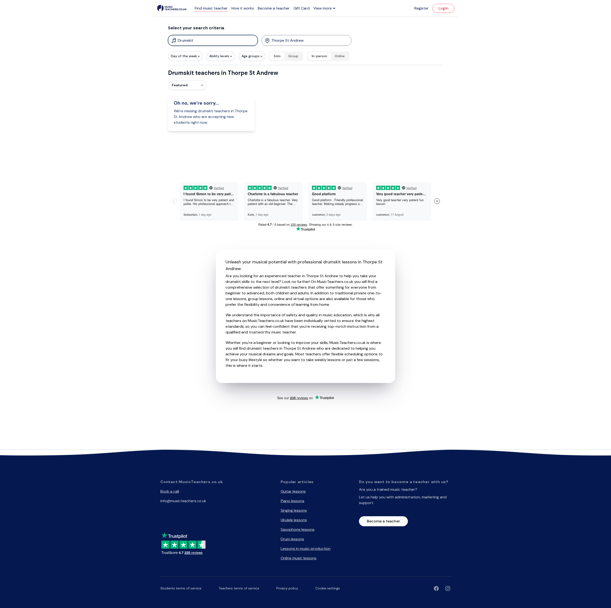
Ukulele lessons (294, 519)
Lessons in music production (306, 548)
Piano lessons (292, 500)
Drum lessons (292, 539)
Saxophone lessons (298, 529)
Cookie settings (327, 588)
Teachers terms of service (239, 588)
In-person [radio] (319, 56)
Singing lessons (294, 510)
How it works (243, 8)
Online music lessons (298, 558)
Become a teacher (274, 8)
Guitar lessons (293, 491)
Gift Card (302, 8)
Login (443, 8)
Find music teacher (211, 8)
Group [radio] (293, 56)
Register (421, 8)
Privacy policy (287, 588)
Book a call (169, 491)
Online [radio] (340, 56)
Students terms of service (180, 588)
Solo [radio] (277, 56)
